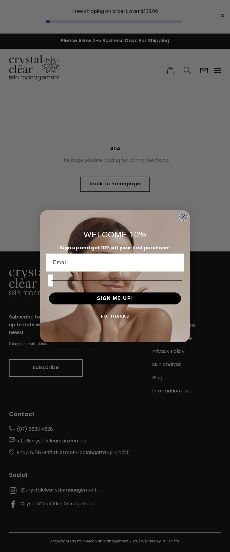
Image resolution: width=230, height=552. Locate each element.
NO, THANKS (115, 316)
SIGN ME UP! (115, 298)
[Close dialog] (183, 216)
